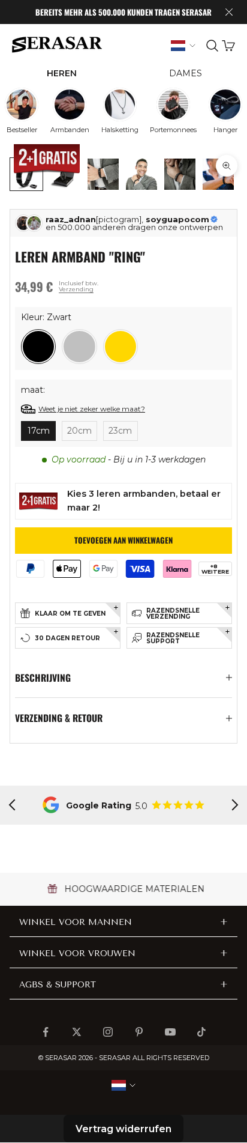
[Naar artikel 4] (141, 174)
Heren (62, 73)
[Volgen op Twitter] (77, 1032)
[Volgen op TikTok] (201, 1032)
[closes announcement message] (229, 12)
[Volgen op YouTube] (170, 1032)
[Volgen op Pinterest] (139, 1032)
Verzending (76, 289)
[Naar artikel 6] (218, 174)
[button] (38, 346)
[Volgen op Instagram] (108, 1032)
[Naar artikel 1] (26, 174)
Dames (185, 73)
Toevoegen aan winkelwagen (123, 540)
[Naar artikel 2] (65, 174)
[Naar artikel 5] (180, 174)
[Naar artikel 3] (103, 174)
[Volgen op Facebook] (46, 1032)
